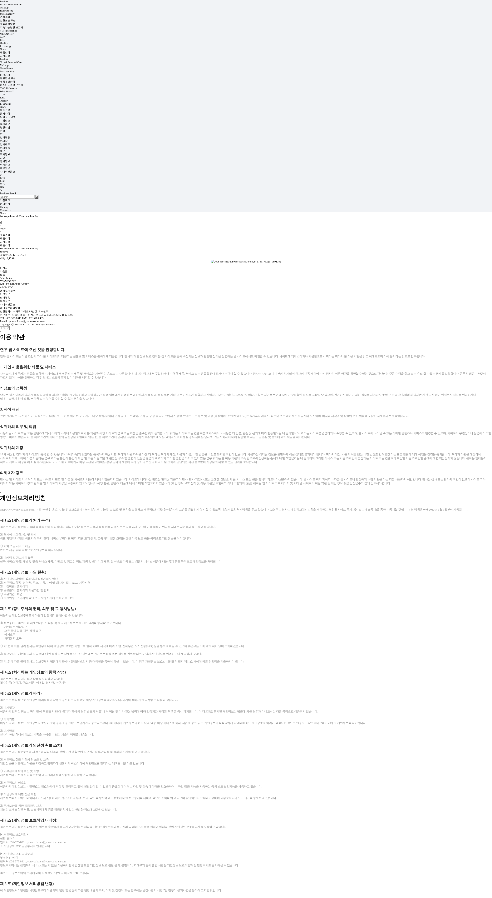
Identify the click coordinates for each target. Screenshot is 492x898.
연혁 (2, 130)
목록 (2, 274)
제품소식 (5, 52)
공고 (2, 157)
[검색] (36, 197)
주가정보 (5, 164)
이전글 (3, 268)
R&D (2, 39)
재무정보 (5, 168)
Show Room (6, 10)
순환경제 (5, 17)
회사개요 (5, 123)
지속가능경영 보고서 (11, 27)
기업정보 (5, 120)
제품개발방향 (7, 23)
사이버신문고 (7, 171)
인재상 (3, 140)
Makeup (4, 7)
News (3, 49)
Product (4, 1)
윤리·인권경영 (8, 117)
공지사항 (5, 55)
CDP (2, 36)
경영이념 (5, 127)
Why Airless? (7, 33)
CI (1, 134)
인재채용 (5, 137)
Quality (4, 43)
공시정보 (5, 161)
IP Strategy (5, 46)
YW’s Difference (8, 30)
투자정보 (5, 154)
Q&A (2, 151)
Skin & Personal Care (11, 4)
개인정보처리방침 (10, 308)
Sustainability (7, 13)
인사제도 (5, 144)
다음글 (3, 271)
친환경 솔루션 (8, 20)
